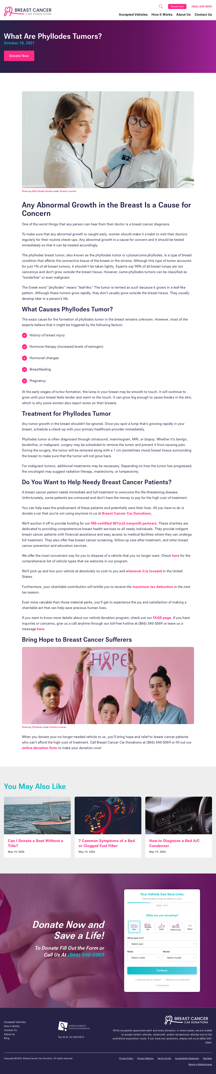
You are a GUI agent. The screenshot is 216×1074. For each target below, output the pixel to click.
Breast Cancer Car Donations (126, 513)
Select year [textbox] (137, 943)
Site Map (207, 1058)
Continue (162, 970)
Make (130, 951)
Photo (25, 191)
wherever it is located (144, 571)
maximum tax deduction (153, 587)
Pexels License (68, 191)
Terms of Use (164, 1058)
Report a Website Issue (200, 1064)
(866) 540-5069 (201, 6)
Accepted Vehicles (133, 14)
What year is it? (135, 938)
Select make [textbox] (138, 957)
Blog (6, 1038)
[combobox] (162, 944)
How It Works (162, 14)
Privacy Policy (126, 1058)
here (175, 556)
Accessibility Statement (187, 1058)
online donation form (39, 748)
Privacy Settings (145, 1058)
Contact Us (203, 14)
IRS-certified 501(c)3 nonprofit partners (124, 523)
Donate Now (177, 6)
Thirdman (37, 727)
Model (166, 951)
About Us (183, 14)
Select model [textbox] (174, 957)
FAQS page (162, 618)
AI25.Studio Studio (42, 191)
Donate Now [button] (19, 56)
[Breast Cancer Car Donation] (27, 11)
